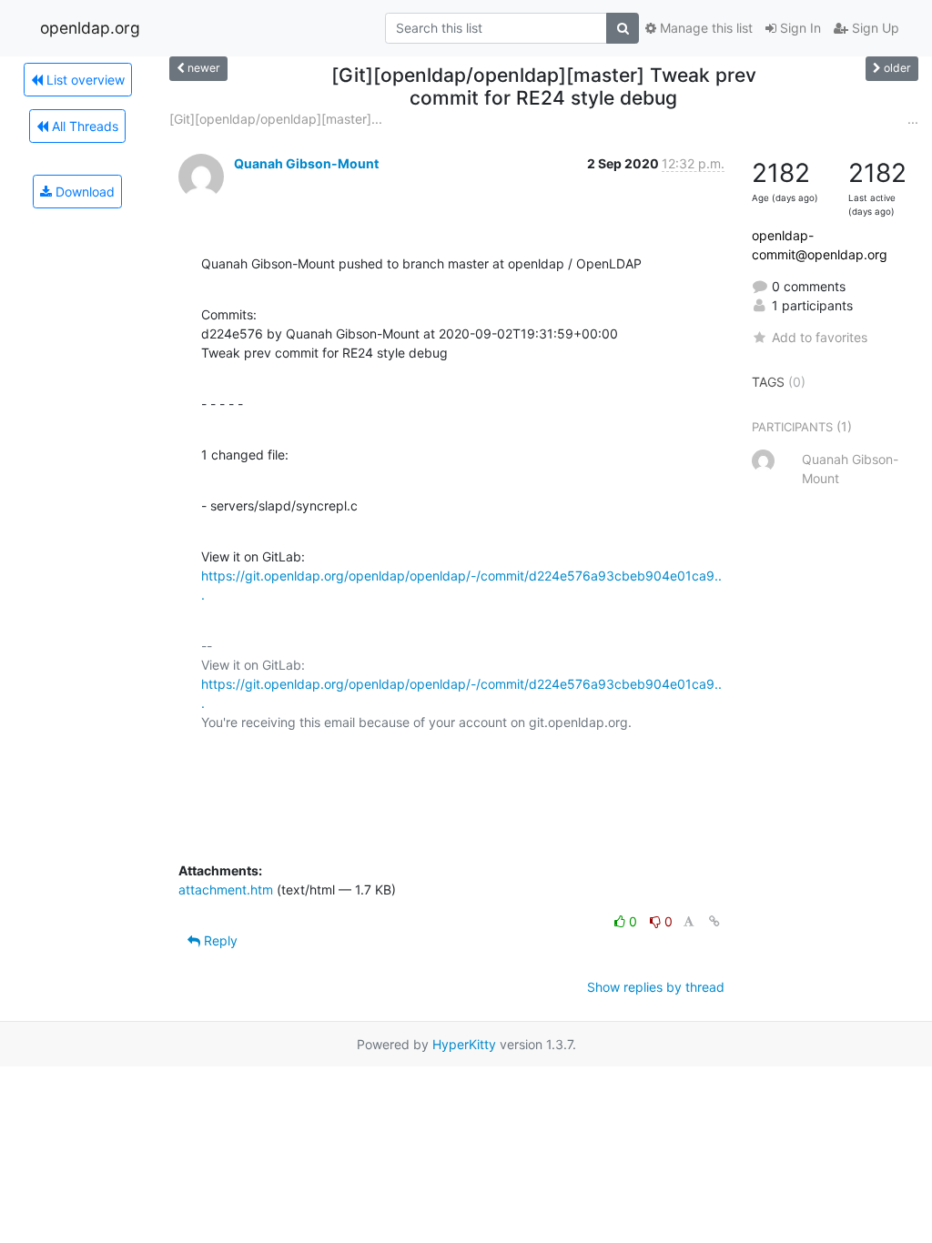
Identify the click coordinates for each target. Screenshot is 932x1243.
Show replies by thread (655, 987)
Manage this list (704, 27)
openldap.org (90, 27)
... (912, 118)
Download (83, 191)
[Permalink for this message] (714, 921)
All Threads (83, 126)
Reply (219, 940)
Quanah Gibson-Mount (306, 163)
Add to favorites (819, 337)
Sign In (798, 27)
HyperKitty (464, 1044)
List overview (84, 79)
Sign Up (873, 27)
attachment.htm (225, 889)
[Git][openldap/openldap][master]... (275, 118)
